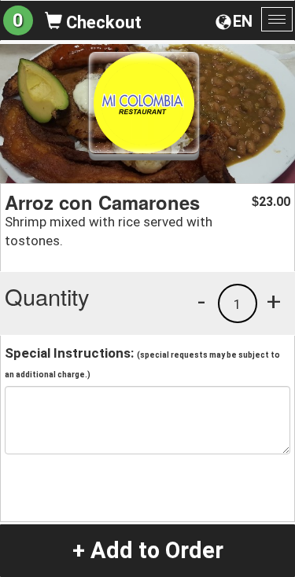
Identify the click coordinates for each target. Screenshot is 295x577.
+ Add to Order (147, 550)
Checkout (102, 22)
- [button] (201, 301)
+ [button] (274, 301)
